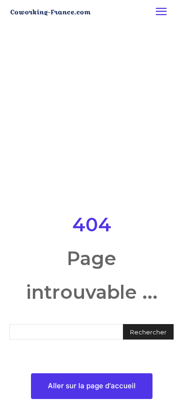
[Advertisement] (91, 116)
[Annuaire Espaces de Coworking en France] (50, 12)
